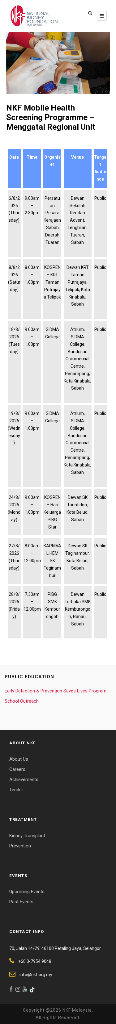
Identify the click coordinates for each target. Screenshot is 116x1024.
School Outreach (22, 701)
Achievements (23, 779)
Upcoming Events (27, 891)
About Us (18, 759)
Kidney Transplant (27, 835)
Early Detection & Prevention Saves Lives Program (55, 691)
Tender (16, 789)
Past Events (21, 902)
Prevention (20, 846)
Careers (17, 769)
